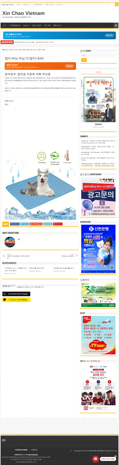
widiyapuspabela (87, 164)
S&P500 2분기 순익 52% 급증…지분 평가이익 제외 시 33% (34, 42)
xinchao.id (84, 141)
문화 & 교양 (13, 50)
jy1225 (83, 158)
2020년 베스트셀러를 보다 (64, 268)
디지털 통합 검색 (14, 25)
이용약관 (34, 450)
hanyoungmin (85, 146)
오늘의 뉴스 (26, 4)
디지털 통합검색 (38, 4)
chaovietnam (85, 152)
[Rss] (71, 450)
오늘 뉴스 (26, 25)
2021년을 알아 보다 (36, 268)
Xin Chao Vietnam (23, 13)
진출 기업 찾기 (49, 4)
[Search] (116, 4)
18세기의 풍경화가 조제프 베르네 (18, 256)
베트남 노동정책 (68, 255)
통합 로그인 (57, 25)
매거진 (19, 4)
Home (6, 50)
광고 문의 (60, 4)
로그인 (33, 287)
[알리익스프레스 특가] (40, 184)
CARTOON (21, 50)
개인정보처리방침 (21, 450)
